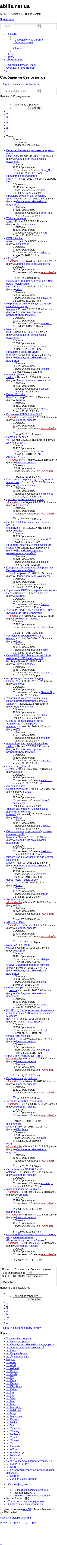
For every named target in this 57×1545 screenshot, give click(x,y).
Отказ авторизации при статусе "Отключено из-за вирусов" (24, 722)
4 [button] (7, 119)
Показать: (8, 1269)
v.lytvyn (10, 947)
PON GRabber (14, 238)
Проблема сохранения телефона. (26, 195)
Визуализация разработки (21, 1078)
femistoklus (12, 482)
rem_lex (10, 354)
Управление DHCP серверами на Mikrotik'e (31, 590)
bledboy (10, 661)
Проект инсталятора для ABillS (24, 1055)
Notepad (11, 329)
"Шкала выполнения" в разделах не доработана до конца (27, 810)
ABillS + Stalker (15, 899)
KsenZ (10, 397)
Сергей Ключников (17, 789)
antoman (11, 726)
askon (9, 241)
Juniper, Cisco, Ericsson (29, 1021)
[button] (7, 101)
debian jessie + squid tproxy (22, 879)
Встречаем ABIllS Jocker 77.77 (24, 414)
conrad (10, 882)
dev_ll (9, 1018)
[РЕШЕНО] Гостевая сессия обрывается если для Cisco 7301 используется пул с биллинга (30, 1013)
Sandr (12, 573)
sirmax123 (12, 286)
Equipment (22, 244)
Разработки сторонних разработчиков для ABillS (24, 313)
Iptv (18, 905)
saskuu (10, 377)
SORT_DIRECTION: (14, 1276)
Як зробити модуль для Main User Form (29, 544)
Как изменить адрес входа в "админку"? (29, 479)
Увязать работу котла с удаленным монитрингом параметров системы (26, 699)
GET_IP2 (11, 258)
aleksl (9, 967)
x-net (9, 862)
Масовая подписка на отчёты (23, 1189)
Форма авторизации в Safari (22, 987)
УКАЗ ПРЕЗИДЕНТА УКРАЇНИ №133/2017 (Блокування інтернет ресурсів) (31, 611)
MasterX (11, 814)
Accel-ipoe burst (15, 786)
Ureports (23, 1194)
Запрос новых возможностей (33, 264)
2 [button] (7, 114)
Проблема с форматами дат (22, 351)
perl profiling (13, 1211)
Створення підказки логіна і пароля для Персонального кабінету (29, 569)
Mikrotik (20, 400)
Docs (9, 181)
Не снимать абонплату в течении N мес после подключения (29, 282)
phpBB (27, 1509)
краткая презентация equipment (25, 499)
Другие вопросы (25, 224)
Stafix (9, 703)
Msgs (19, 817)
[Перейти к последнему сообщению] (53, 170)
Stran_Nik (12, 156)
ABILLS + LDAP (15, 922)
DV (18, 729)
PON (9, 1143)
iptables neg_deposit (18, 766)
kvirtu (9, 332)
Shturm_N (12, 681)
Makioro (10, 837)
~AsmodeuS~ (14, 261)
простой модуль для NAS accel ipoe (27, 743)
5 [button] (7, 122)
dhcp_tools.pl (13, 1123)
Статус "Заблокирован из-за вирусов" (28, 965)
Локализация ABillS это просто (24, 1101)
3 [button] (7, 117)
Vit (7, 439)
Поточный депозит (17, 437)
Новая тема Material (18, 1035)
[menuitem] (28, 39)
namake (10, 309)
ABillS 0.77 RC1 (15, 457)
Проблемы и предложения (22, 176)
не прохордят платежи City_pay (24, 678)
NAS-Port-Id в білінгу (18, 945)
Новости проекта (26, 420)
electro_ (10, 638)
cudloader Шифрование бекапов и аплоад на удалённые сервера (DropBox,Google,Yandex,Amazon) (31, 1237)
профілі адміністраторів (20, 374)
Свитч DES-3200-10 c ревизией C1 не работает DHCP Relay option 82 (28, 657)
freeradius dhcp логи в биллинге (24, 635)
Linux (19, 530)
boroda (13, 990)
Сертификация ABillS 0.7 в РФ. (24, 1169)
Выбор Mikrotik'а (15, 394)
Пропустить (7, 19)
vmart (9, 221)
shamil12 (11, 527)
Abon (19, 289)
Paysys (20, 684)
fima (8, 178)
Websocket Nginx (16, 218)
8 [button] (7, 128)
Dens (9, 593)
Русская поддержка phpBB (15, 1517)
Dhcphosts (22, 1129)
